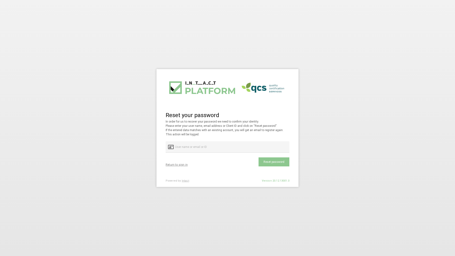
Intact (185, 180)
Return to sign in (177, 164)
